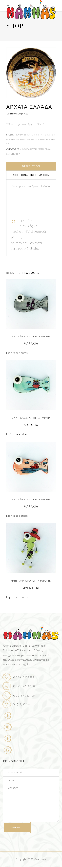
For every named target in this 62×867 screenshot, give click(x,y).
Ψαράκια (45, 336)
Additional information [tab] (31, 175)
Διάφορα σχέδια (28, 149)
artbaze (41, 859)
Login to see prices (17, 113)
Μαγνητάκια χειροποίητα (26, 336)
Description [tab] (31, 166)
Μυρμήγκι (45, 580)
